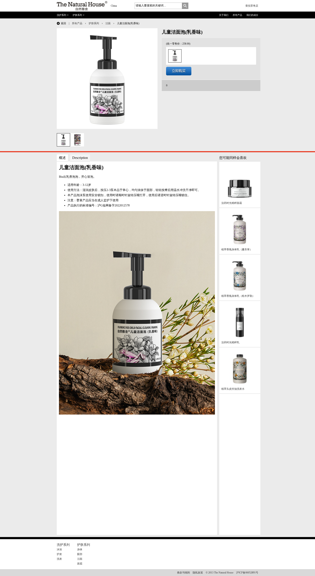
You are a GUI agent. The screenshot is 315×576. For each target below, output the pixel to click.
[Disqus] (137, 479)
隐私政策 (198, 572)
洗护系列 (61, 15)
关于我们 (223, 15)
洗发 (59, 558)
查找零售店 (251, 5)
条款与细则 (183, 572)
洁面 (108, 23)
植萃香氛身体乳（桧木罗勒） (238, 295)
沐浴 (59, 549)
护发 (59, 554)
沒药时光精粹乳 (230, 342)
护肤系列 (77, 15)
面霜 (79, 563)
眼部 (79, 554)
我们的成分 (252, 15)
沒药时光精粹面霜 (231, 202)
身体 (79, 549)
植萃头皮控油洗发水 (232, 388)
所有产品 (237, 15)
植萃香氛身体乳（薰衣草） (236, 249)
